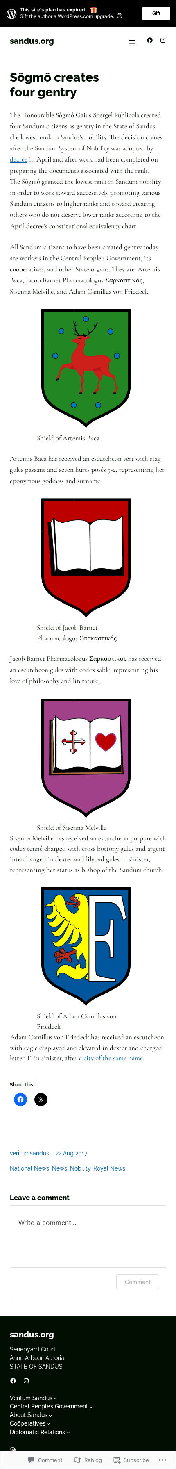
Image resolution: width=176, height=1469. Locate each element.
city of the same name (113, 1058)
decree (18, 159)
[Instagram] (163, 40)
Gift (156, 13)
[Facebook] (150, 40)
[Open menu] (132, 42)
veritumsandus (29, 1153)
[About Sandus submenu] (50, 1415)
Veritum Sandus (31, 1398)
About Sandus (28, 1415)
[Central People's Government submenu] (91, 1406)
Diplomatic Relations (37, 1432)
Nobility (80, 1168)
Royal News (109, 1168)
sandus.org (32, 41)
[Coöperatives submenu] (48, 1423)
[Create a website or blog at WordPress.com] (13, 1450)
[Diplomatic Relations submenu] (68, 1432)
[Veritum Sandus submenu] (55, 1398)
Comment (138, 1281)
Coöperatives (27, 1423)
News (59, 1168)
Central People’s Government (49, 1406)
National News (29, 1168)
